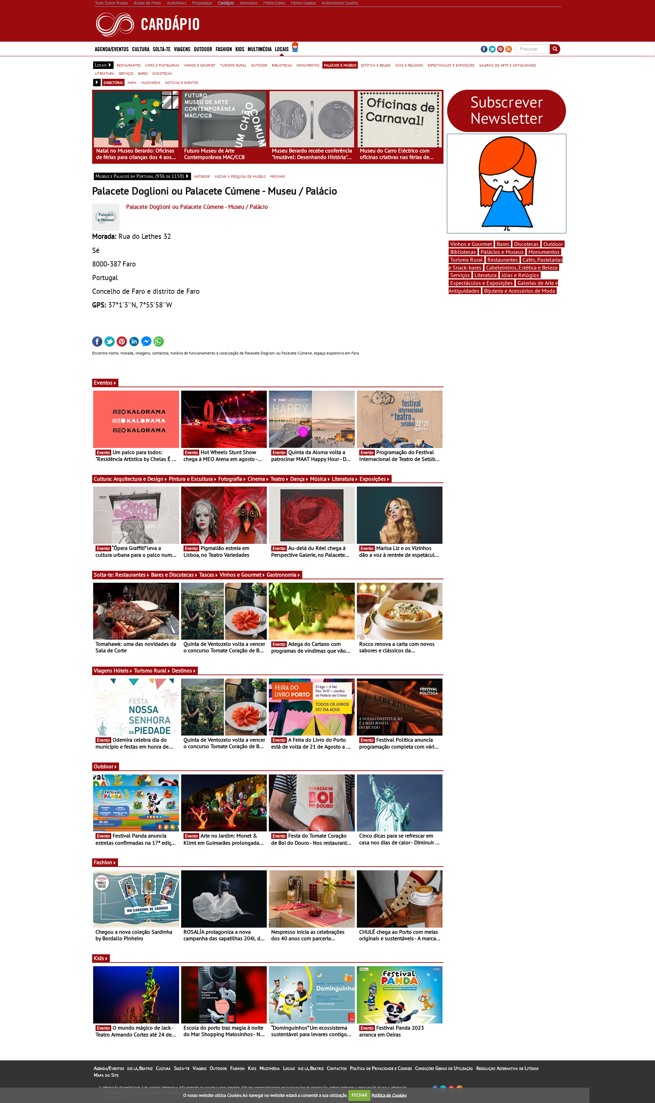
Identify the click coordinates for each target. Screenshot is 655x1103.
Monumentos (543, 251)
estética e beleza (376, 65)
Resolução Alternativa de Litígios (507, 1068)
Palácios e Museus (502, 251)
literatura (104, 73)
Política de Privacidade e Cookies (381, 1068)
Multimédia (270, 1068)
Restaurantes (130, 574)
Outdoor (203, 48)
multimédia (150, 82)
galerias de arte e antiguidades (507, 65)
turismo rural (233, 65)
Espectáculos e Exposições (481, 282)
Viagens (199, 1068)
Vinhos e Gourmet (240, 574)
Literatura (343, 478)
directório (113, 82)
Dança (297, 478)
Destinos (182, 670)
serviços (126, 73)
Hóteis (121, 670)
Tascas (206, 574)
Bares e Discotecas (172, 574)
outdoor (259, 65)
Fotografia (230, 478)
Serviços (460, 275)
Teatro (278, 478)
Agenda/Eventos (112, 48)
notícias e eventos (181, 82)
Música (318, 478)
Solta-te (181, 1068)
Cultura (163, 1068)
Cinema (256, 478)
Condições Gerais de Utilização (444, 1068)
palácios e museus (340, 65)
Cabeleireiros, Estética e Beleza (521, 267)
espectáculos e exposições (451, 65)
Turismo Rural (150, 670)
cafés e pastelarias (162, 65)
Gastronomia (281, 574)
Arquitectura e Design (138, 478)
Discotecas (526, 244)
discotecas (162, 73)
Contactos (337, 1068)
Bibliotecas (463, 251)
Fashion (224, 48)
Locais (289, 1068)
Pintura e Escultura (191, 478)
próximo (277, 176)
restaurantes (129, 65)
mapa (132, 82)
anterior (202, 176)
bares (143, 73)
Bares (503, 244)
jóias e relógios (409, 65)
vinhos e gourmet (200, 65)
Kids (239, 48)
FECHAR (359, 1095)
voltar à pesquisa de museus (240, 176)
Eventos (103, 382)
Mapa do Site (106, 1075)
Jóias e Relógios (520, 275)
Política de (389, 1095)
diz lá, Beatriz (139, 1068)
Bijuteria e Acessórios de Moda (519, 290)
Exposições (373, 478)
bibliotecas (282, 65)
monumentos (307, 65)
